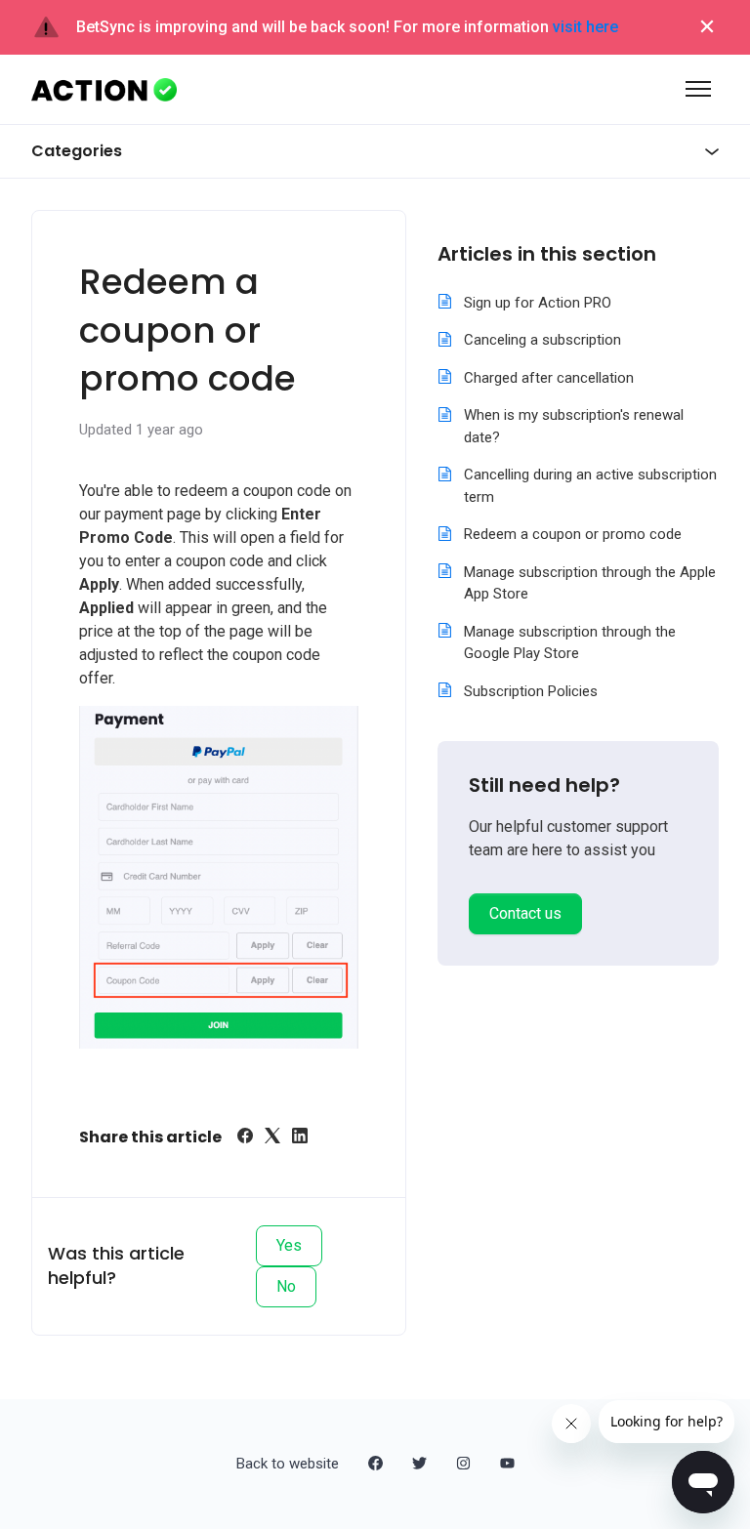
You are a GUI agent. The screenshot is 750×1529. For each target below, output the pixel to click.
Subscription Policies (531, 691)
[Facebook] (245, 1138)
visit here (585, 27)
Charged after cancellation (549, 378)
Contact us (525, 913)
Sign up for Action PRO (537, 302)
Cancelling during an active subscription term (590, 486)
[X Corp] (272, 1138)
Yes (289, 1245)
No (286, 1286)
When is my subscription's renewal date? (574, 426)
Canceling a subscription (542, 340)
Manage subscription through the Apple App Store (590, 583)
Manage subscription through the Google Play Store (570, 643)
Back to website (287, 1463)
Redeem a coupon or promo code (573, 534)
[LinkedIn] (300, 1138)
